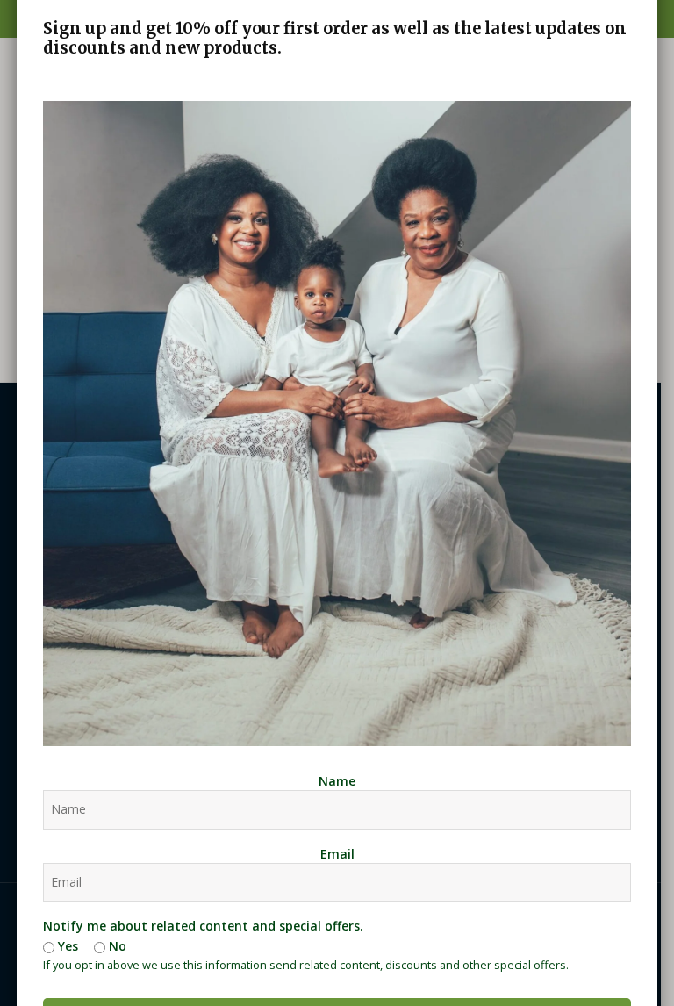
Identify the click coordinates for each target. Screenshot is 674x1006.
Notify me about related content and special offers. (203, 925)
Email (337, 853)
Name (337, 780)
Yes (66, 946)
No (115, 946)
